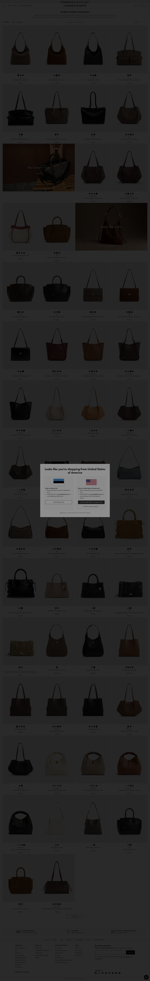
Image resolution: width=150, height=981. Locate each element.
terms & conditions (93, 45)
